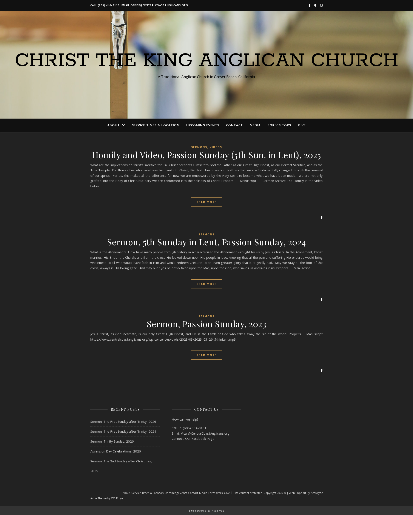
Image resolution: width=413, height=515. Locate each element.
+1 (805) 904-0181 (192, 428)
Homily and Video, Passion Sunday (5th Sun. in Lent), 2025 (206, 154)
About (113, 125)
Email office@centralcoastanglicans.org (155, 5)
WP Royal (117, 498)
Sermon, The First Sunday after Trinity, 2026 (123, 421)
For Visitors (279, 125)
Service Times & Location (155, 125)
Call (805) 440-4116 (104, 5)
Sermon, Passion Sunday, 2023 (206, 323)
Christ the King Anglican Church (206, 61)
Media (255, 125)
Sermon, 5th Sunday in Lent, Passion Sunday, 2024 (206, 241)
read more (207, 202)
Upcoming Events (202, 125)
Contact (234, 125)
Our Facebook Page (199, 438)
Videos (216, 147)
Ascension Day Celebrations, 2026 (115, 451)
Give (302, 125)
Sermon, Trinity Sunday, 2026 (112, 441)
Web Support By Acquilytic (306, 493)
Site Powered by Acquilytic (206, 510)
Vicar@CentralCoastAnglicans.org (205, 433)
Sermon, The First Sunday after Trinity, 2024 (123, 431)
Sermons (199, 147)
